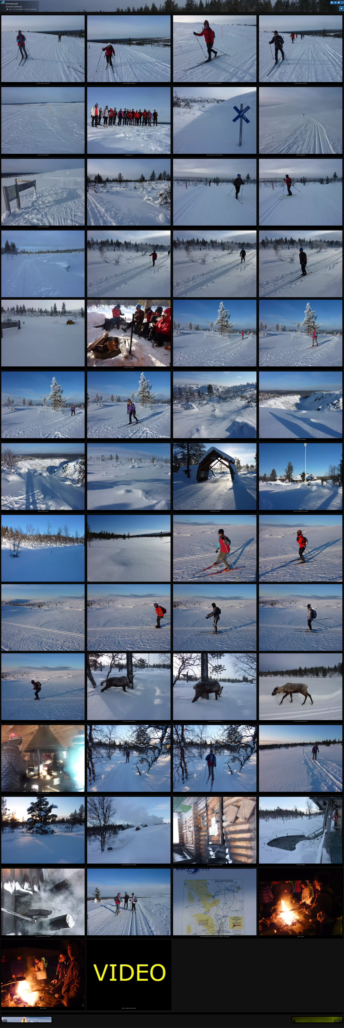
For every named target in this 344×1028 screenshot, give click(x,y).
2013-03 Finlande (32, 9)
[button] (3, 1024)
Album (10, 9)
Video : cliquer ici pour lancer (129, 1008)
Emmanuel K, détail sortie (14, 6)
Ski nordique (19, 9)
